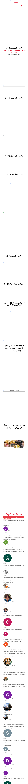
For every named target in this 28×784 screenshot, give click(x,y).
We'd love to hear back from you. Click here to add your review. (13, 517)
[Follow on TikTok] (19, 16)
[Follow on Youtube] (15, 16)
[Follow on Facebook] (9, 16)
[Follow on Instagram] (12, 16)
